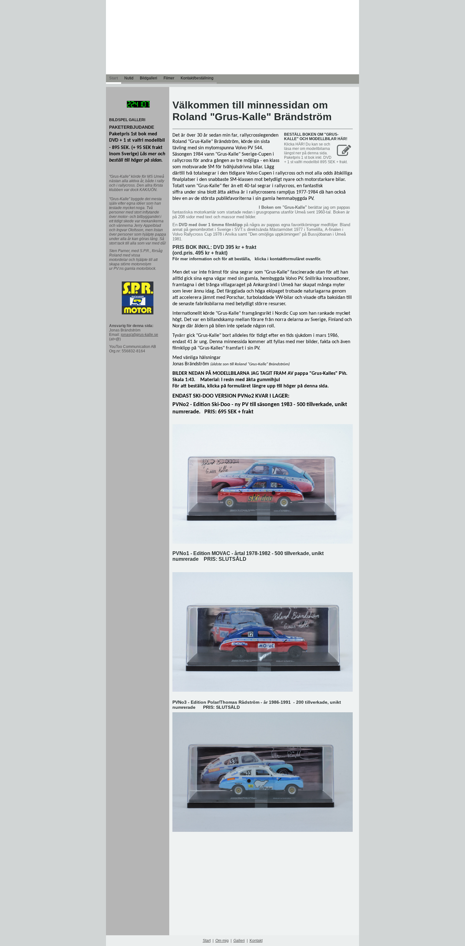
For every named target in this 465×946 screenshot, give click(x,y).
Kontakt (256, 940)
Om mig (222, 940)
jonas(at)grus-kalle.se (139, 334)
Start (113, 78)
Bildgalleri (148, 78)
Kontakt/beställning (197, 78)
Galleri (239, 940)
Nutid (128, 78)
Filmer (169, 78)
